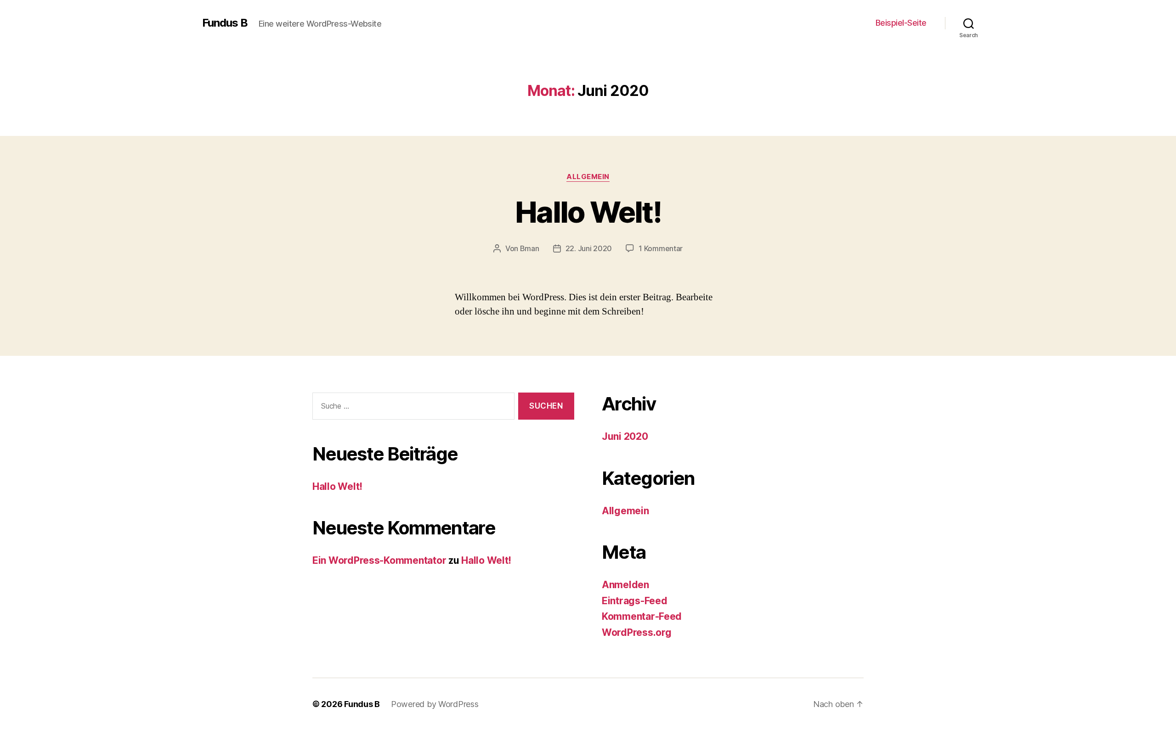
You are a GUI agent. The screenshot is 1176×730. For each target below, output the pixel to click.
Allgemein (588, 177)
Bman (529, 248)
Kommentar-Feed (642, 616)
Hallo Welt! (588, 212)
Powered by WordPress (435, 704)
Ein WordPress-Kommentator (379, 560)
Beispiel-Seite (901, 23)
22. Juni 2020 (588, 248)
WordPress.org (637, 632)
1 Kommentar (661, 248)
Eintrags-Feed (634, 600)
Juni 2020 (625, 436)
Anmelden (625, 584)
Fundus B (225, 22)
